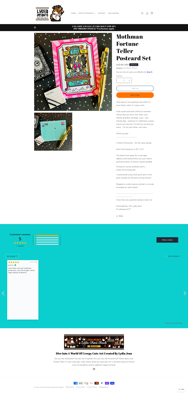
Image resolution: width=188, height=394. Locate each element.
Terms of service (92, 387)
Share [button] (121, 216)
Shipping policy (103, 387)
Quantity (119, 76)
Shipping (119, 68)
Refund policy (70, 387)
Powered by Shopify (57, 387)
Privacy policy (80, 387)
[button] (87, 13)
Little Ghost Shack (45, 387)
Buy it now (135, 95)
